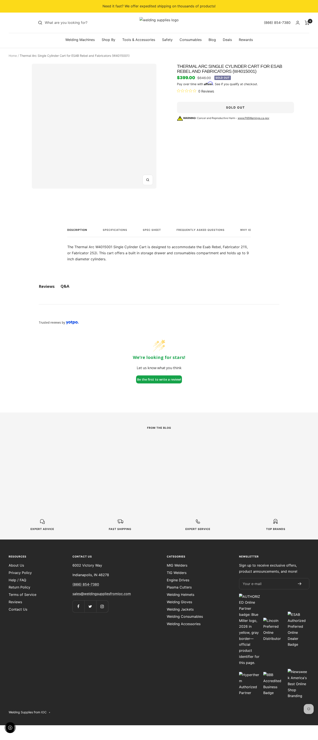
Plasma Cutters (179, 587)
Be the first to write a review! (159, 379)
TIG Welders (176, 572)
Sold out (235, 107)
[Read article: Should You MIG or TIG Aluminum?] (252, 443)
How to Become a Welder (155, 460)
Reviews (15, 602)
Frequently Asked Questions (201, 229)
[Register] (300, 584)
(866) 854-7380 (85, 584)
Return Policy (19, 587)
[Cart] (307, 23)
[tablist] (159, 286)
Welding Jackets (180, 609)
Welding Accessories (184, 624)
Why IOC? (247, 229)
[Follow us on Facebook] (78, 606)
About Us (16, 565)
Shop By (108, 39)
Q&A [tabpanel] (65, 286)
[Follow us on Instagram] (102, 606)
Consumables (191, 39)
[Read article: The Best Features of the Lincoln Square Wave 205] (65, 446)
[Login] (298, 22)
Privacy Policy (20, 572)
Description (77, 229)
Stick (28, 459)
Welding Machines (80, 39)
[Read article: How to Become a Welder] (159, 443)
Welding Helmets (180, 594)
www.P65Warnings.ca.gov (253, 118)
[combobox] (77, 23)
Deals (227, 39)
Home (13, 55)
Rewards (246, 39)
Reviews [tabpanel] (47, 286)
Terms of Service (22, 594)
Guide (121, 453)
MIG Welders (177, 565)
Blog (212, 39)
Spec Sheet (152, 229)
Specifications (115, 229)
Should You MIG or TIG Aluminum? (244, 463)
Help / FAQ (17, 580)
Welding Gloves (179, 602)
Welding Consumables (185, 616)
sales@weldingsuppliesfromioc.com (101, 594)
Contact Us (18, 609)
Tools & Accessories (138, 39)
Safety (167, 39)
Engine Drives (178, 580)
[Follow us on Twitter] (90, 606)
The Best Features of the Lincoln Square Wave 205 (62, 469)
